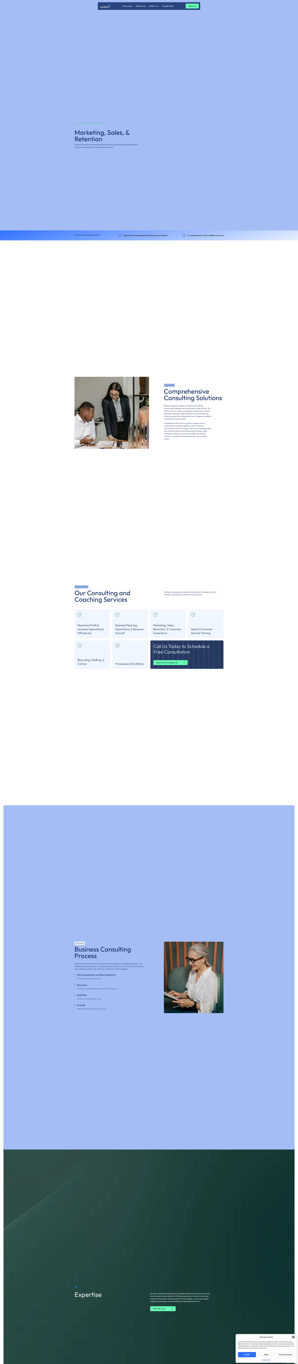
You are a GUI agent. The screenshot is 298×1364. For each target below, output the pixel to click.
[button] (293, 1337)
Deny (266, 1354)
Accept (247, 1354)
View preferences (285, 1354)
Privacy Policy (266, 1360)
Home (76, 123)
